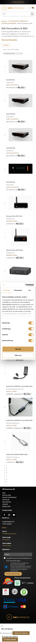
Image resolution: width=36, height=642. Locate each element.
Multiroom (6, 502)
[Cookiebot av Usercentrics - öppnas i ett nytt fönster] (25, 285)
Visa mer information (9, 40)
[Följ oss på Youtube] (14, 515)
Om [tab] (29, 290)
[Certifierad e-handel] (24, 592)
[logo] (13, 8)
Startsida (4, 21)
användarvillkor (14, 571)
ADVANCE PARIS (11, 221)
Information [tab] (18, 290)
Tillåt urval (18, 355)
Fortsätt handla (10, 639)
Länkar (5, 504)
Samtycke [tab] (6, 290)
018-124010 (6, 540)
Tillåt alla (18, 349)
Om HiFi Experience (9, 497)
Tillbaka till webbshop (21, 633)
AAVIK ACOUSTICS (12, 85)
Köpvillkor (6, 495)
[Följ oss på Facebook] (4, 515)
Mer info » (21, 87)
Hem (3, 493)
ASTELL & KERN (11, 391)
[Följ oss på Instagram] (9, 515)
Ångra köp (6, 506)
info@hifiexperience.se (9, 533)
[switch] (31, 328)
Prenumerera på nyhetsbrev (13, 574)
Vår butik (6, 500)
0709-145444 (6, 545)
